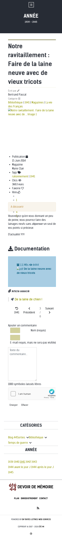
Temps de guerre (18, 442)
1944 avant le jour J (19, 467)
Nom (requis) (38, 330)
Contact (43, 498)
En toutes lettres (36, 519)
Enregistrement (29, 498)
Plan (16, 498)
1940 (16, 461)
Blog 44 (12, 437)
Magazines (38, 102)
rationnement (20, 176)
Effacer (24, 405)
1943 (34, 461)
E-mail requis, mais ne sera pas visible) (33, 342)
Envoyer (14, 405)
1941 (27, 102)
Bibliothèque (15, 102)
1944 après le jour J (42, 467)
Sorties (21, 437)
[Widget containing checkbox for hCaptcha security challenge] (32, 393)
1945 (10, 472)
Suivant (49, 308)
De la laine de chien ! (28, 299)
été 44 (41, 526)
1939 (10, 461)
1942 (28, 461)
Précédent (29, 312)
